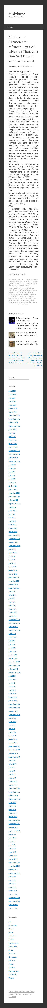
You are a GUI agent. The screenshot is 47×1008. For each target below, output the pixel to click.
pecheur (15, 296)
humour (15, 290)
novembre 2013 (14, 901)
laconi (35, 290)
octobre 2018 (13, 711)
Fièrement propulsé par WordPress (21, 991)
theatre (19, 302)
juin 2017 (12, 767)
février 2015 (13, 855)
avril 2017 (12, 774)
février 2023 (13, 528)
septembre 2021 (14, 588)
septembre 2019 (14, 672)
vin (14, 304)
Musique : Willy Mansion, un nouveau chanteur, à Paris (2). (27, 333)
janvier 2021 (13, 616)
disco (25, 287)
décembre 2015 (14, 820)
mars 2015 (12, 852)
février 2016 (13, 813)
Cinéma (11, 929)
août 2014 (12, 876)
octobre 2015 (13, 827)
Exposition (12, 936)
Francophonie (13, 943)
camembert (30, 283)
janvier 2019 (13, 700)
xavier (26, 304)
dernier (20, 287)
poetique (31, 296)
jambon (21, 290)
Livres (11, 950)
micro (10, 294)
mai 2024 (12, 475)
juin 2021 (12, 598)
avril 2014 (12, 883)
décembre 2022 (14, 535)
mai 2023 (12, 517)
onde (34, 294)
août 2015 (12, 834)
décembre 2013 (14, 897)
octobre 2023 (13, 500)
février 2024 (13, 486)
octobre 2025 (13, 422)
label (30, 290)
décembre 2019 (14, 662)
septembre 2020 (14, 630)
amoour (22, 281)
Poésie (11, 964)
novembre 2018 (14, 707)
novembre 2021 (14, 581)
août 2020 (12, 633)
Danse (11, 932)
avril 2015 (12, 848)
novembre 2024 (14, 454)
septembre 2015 (14, 831)
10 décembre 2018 (27, 67)
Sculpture (12, 967)
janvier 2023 (13, 531)
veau (10, 304)
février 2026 (13, 408)
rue (21, 300)
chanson (21, 285)
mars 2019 (12, 693)
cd (36, 283)
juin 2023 (12, 514)
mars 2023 (12, 524)
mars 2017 (12, 778)
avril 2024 (12, 479)
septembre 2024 (14, 461)
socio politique (14, 971)
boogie (17, 283)
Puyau (16, 298)
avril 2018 (12, 732)
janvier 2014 (13, 894)
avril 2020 (12, 648)
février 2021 (13, 612)
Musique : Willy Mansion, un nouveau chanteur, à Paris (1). (27, 342)
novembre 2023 (14, 496)
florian (24, 289)
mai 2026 (12, 398)
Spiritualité (12, 974)
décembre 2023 (14, 493)
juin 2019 (12, 683)
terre (14, 302)
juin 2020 (12, 640)
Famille (11, 939)
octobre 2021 (13, 584)
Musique (28, 279)
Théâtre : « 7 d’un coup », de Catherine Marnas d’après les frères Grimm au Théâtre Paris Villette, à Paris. (34, 359)
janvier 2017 (13, 785)
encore (11, 289)
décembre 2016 (14, 788)
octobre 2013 (13, 904)
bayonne (29, 281)
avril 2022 (12, 563)
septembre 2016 (14, 799)
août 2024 (12, 465)
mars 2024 (12, 482)
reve (34, 298)
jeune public (13, 946)
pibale (21, 296)
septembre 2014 (14, 873)
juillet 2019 (12, 679)
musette (25, 294)
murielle (19, 294)
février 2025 (13, 443)
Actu (10, 922)
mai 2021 (12, 602)
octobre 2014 (13, 869)
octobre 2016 (13, 795)
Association (13, 925)
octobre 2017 (13, 753)
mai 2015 (12, 845)
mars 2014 (12, 887)
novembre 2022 (14, 538)
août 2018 (12, 718)
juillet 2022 (12, 553)
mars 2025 (12, 440)
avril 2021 (12, 605)
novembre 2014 (14, 866)
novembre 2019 (14, 665)
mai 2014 (12, 880)
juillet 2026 (12, 394)
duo (29, 287)
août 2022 (12, 549)
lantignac (12, 292)
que (26, 298)
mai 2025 (12, 433)
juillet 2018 (12, 721)
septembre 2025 (14, 426)
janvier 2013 (13, 908)
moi (14, 294)
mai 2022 (12, 560)
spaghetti (26, 300)
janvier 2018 (13, 743)
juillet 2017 (12, 764)
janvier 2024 (13, 489)
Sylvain (32, 300)
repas (30, 298)
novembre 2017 (14, 750)
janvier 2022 (13, 574)
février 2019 (13, 697)
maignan (19, 292)
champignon (13, 285)
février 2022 (13, 570)
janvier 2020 (13, 658)
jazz (26, 290)
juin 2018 (12, 725)
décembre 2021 (14, 577)
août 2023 (12, 507)
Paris (10, 296)
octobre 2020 (13, 626)
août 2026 (12, 391)
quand (22, 298)
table (10, 302)
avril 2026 (12, 401)
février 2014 (13, 890)
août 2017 (12, 760)
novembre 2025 (14, 419)
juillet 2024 (12, 468)
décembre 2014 (14, 862)
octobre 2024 (13, 457)
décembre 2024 (14, 450)
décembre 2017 (14, 746)
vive (16, 304)
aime (17, 281)
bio (10, 283)
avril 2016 (12, 806)
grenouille (30, 289)
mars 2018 (12, 736)
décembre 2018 (14, 704)
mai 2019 (12, 686)
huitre (10, 290)
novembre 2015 (14, 823)
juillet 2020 (12, 637)
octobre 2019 (13, 669)
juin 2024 (12, 472)
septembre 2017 (14, 757)
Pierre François (14, 67)
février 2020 (13, 655)
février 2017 (13, 781)
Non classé (13, 957)
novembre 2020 (14, 623)
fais (20, 289)
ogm (30, 294)
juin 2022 (12, 556)
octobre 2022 (13, 542)
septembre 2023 (14, 503)
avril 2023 (12, 521)
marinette (25, 292)
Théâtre (34, 279)
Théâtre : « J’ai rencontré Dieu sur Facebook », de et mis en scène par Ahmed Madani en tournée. (17, 358)
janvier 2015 (13, 859)
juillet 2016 (12, 802)
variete (34, 302)
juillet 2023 (12, 510)
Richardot (12, 300)
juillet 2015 (12, 838)
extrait (16, 289)
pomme (11, 298)
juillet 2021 (12, 595)
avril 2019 (12, 690)
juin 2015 (12, 841)
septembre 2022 (14, 545)
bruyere (23, 283)
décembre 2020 (14, 619)
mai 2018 (12, 728)
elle (32, 287)
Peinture (12, 960)
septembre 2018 (14, 714)
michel (31, 292)
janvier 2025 (13, 447)
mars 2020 (12, 651)
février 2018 (13, 739)
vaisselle (28, 302)
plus (25, 296)
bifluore (35, 281)
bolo (12, 283)
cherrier (27, 285)
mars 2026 (12, 405)
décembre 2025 (14, 415)
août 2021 (12, 591)
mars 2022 (12, 567)
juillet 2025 (12, 429)
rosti (17, 300)
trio (23, 302)
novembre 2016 (14, 792)
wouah (21, 304)
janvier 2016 (13, 816)
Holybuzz (17, 13)
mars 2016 (12, 809)
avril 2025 (12, 436)
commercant (13, 287)
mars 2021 (12, 609)
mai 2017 (12, 771)
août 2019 (12, 676)
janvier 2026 (13, 412)
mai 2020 (12, 644)
